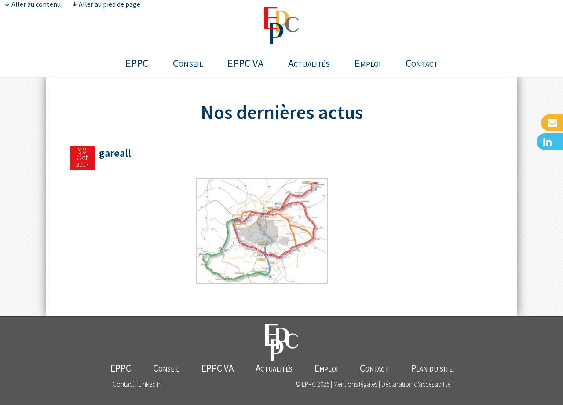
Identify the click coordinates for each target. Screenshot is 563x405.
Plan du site (432, 368)
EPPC (136, 63)
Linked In (150, 384)
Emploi (368, 63)
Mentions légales (355, 384)
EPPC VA (245, 63)
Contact (422, 63)
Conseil (188, 63)
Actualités (309, 63)
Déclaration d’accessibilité (415, 384)
